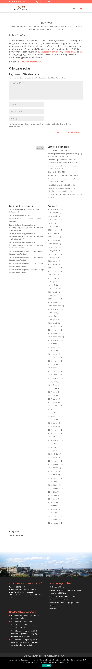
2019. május (52, 344)
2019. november (54, 330)
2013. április (52, 499)
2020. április (52, 319)
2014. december (54, 461)
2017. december (54, 371)
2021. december (54, 268)
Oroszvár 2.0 (52, 172)
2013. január (52, 509)
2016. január (52, 426)
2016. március (53, 419)
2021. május (52, 278)
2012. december (54, 513)
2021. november (54, 271)
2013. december (54, 478)
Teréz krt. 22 (71, 51)
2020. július (52, 313)
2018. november (54, 361)
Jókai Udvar (40, 29)
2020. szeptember (54, 306)
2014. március (53, 468)
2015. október (53, 437)
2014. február (53, 471)
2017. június (52, 385)
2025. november (54, 223)
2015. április (52, 450)
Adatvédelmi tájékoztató (55, 656)
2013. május (52, 495)
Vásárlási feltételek (32, 656)
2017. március (53, 395)
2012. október (53, 519)
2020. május (52, 316)
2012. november (54, 516)
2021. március (53, 285)
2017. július (52, 382)
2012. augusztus (54, 523)
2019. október (53, 333)
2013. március (53, 502)
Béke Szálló (45, 26)
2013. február (53, 506)
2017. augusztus (54, 378)
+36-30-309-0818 (16, 2)
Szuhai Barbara (21, 26)
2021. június (52, 275)
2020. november (54, 299)
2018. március (53, 364)
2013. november (54, 482)
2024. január (52, 240)
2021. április (52, 282)
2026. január (52, 216)
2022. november (54, 254)
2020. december (54, 295)
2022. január (52, 264)
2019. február (53, 354)
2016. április (52, 416)
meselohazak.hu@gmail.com (25, 590)
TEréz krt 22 (49, 29)
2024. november (54, 230)
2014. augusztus (54, 464)
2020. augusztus (54, 309)
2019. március (53, 351)
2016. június (52, 413)
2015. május (52, 447)
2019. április (52, 347)
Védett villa (26, 215)
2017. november (54, 375)
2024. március (53, 237)
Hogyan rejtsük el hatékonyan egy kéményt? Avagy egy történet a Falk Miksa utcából (26, 227)
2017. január (52, 402)
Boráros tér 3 (59, 26)
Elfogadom (46, 666)
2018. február (53, 368)
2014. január (52, 475)
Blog (52, 26)
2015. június (52, 444)
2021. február (53, 288)
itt (38, 51)
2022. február (53, 261)
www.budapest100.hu (32, 61)
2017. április (52, 392)
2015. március (53, 454)
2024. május (52, 233)
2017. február (53, 399)
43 (81, 51)
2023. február (53, 247)
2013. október (53, 485)
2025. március (53, 226)
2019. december (54, 326)
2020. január (52, 323)
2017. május (52, 388)
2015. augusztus (54, 440)
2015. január (52, 457)
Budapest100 (70, 26)
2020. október (53, 302)
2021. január (52, 292)
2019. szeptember (54, 337)
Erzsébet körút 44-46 (52, 51)
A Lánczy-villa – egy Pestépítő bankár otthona (65, 194)
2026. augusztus (54, 209)
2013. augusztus (54, 488)
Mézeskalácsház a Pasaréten (58, 175)
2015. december (54, 430)
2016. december (54, 406)
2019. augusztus (54, 340)
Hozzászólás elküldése (68, 132)
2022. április (52, 257)
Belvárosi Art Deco (55, 150)
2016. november (54, 409)
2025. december (54, 220)
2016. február (53, 423)
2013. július (52, 492)
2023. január (52, 251)
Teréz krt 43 (59, 29)
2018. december (54, 357)
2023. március (53, 244)
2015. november (54, 433)
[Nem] (89, 663)
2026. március (53, 213)
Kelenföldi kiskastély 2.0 (57, 185)
